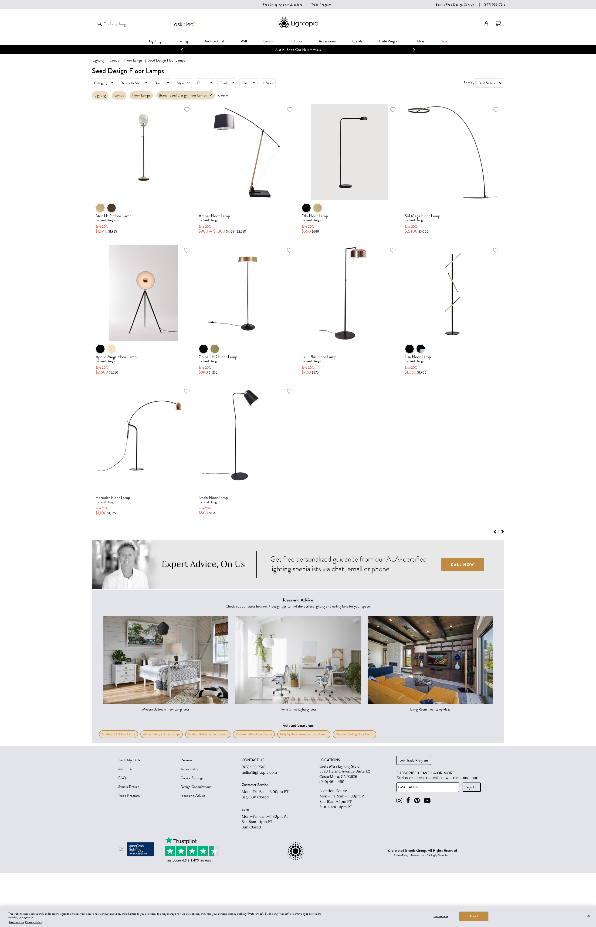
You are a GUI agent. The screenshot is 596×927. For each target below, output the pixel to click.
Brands (357, 41)
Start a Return (128, 787)
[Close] (588, 916)
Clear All (223, 95)
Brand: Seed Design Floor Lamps (183, 95)
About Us (125, 769)
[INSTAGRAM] (399, 800)
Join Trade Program (414, 760)
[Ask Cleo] (185, 23)
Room (201, 83)
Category (100, 83)
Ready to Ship (131, 83)
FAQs (122, 778)
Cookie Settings (191, 778)
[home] (298, 28)
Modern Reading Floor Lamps (354, 734)
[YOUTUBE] (427, 800)
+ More (268, 83)
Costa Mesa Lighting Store (339, 766)
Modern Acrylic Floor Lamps (161, 734)
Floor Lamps (133, 60)
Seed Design (107, 220)
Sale (444, 41)
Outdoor (295, 41)
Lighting (155, 41)
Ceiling (182, 41)
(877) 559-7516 (495, 4)
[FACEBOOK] (408, 800)
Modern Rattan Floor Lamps (254, 734)
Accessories (327, 41)
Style (180, 83)
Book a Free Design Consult (455, 4)
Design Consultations (195, 787)
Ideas (420, 41)
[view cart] (498, 23)
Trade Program (321, 4)
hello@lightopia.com (259, 772)
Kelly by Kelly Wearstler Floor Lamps (304, 734)
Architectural (214, 41)
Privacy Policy (401, 855)
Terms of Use (417, 855)
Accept (473, 916)
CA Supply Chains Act (437, 855)
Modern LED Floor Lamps (118, 734)
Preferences (440, 916)
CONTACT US (253, 760)
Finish (224, 83)
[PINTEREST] (417, 800)
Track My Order (130, 760)
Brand (159, 83)
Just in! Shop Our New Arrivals (298, 49)
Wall (243, 41)
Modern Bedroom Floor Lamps (208, 734)
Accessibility (189, 769)
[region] (298, 916)
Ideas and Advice (192, 795)
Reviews (186, 760)
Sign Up (471, 787)
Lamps (268, 41)
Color (245, 83)
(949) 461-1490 (331, 781)
